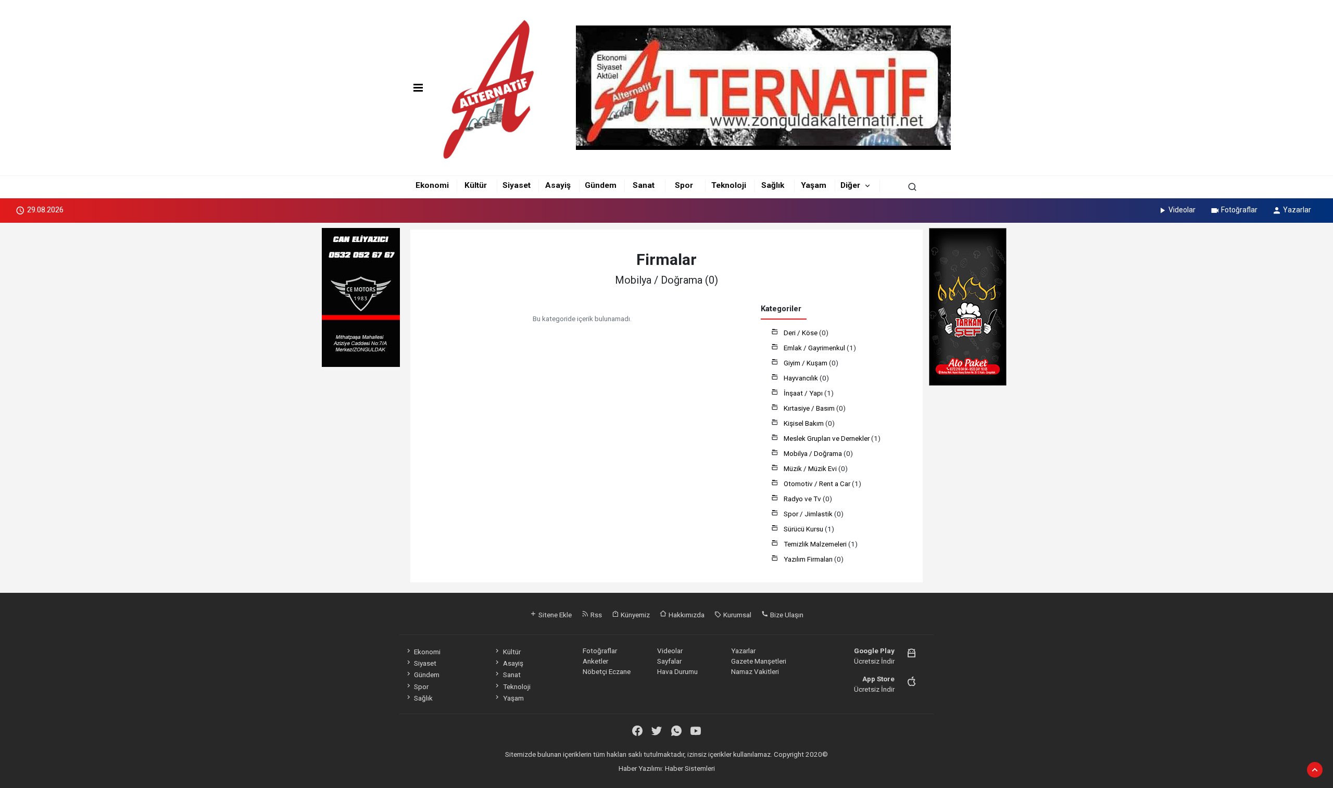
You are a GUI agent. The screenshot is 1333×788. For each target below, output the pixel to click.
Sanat (644, 185)
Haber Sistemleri (690, 768)
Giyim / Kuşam (806, 363)
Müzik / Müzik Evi (811, 468)
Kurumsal (736, 615)
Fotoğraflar (1239, 210)
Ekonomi (432, 185)
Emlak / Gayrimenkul (815, 348)
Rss (595, 615)
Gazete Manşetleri (758, 661)
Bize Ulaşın (786, 615)
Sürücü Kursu (804, 529)
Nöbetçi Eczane (607, 671)
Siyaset (516, 185)
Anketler (595, 661)
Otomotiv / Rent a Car (818, 483)
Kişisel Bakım (804, 423)
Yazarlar (1297, 210)
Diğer (850, 185)
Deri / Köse (801, 332)
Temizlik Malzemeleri (816, 544)
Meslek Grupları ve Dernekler (827, 438)
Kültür (475, 185)
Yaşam (813, 185)
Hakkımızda (686, 615)
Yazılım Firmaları (809, 559)
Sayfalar (669, 661)
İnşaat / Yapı (804, 393)
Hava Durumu (677, 671)
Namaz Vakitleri (755, 671)
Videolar (1182, 210)
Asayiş (558, 185)
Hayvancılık (802, 378)
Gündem (601, 185)
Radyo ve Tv (803, 498)
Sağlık (772, 185)
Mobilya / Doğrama (814, 453)
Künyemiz (634, 615)
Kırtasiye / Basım (810, 408)
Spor (684, 185)
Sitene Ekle (554, 615)
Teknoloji (728, 185)
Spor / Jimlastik (809, 514)
